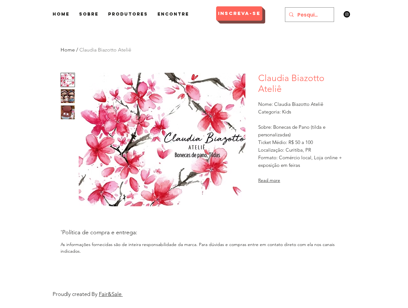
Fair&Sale (111, 294)
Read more (269, 180)
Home (68, 50)
